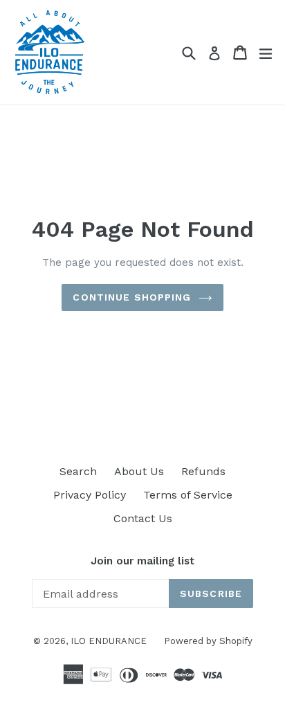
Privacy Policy (89, 494)
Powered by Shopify (208, 641)
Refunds (203, 471)
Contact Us (142, 518)
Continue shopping (132, 297)
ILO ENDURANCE (109, 641)
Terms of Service (187, 494)
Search (78, 471)
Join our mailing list (142, 561)
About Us (139, 471)
